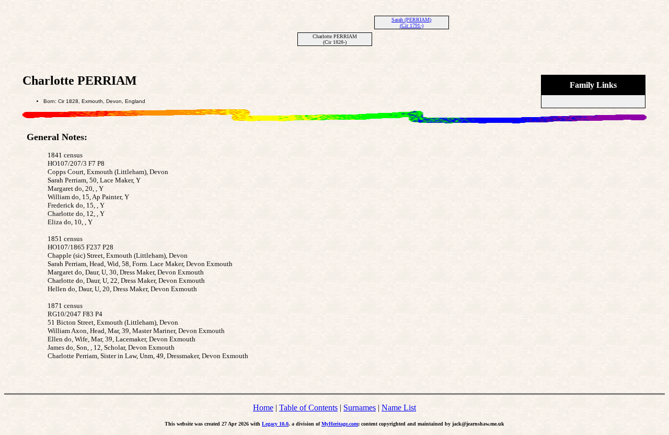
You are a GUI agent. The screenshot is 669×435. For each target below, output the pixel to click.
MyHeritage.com (339, 424)
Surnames (359, 407)
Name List (399, 407)
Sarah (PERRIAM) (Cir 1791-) (411, 22)
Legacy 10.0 (275, 424)
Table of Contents (308, 407)
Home (263, 407)
